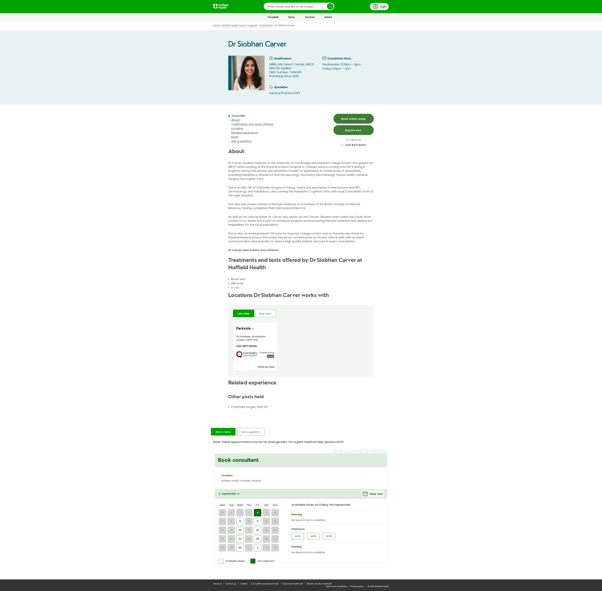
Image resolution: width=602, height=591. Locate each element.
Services (310, 17)
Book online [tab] (223, 432)
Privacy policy (357, 586)
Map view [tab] (265, 313)
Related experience (244, 133)
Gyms (291, 17)
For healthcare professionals (265, 583)
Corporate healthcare (292, 583)
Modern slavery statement (319, 583)
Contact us (230, 583)
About (235, 120)
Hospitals (273, 17)
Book (234, 137)
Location (237, 128)
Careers (244, 583)
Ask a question (241, 141)
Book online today (353, 119)
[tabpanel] (301, 347)
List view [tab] (243, 313)
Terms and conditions (336, 586)
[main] (301, 300)
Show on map (266, 366)
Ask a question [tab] (250, 432)
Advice (328, 17)
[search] (299, 6)
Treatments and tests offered (252, 124)
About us (217, 583)
